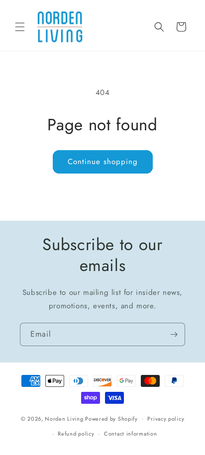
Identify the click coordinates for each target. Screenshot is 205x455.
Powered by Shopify (111, 418)
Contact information (130, 434)
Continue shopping (103, 161)
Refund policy (76, 434)
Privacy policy (165, 419)
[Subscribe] (174, 334)
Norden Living (64, 418)
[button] (20, 27)
